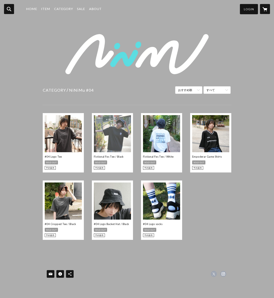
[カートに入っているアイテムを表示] (265, 9)
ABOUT (95, 9)
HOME (31, 9)
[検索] (9, 9)
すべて (210, 90)
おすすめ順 (185, 90)
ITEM (45, 9)
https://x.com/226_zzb (214, 274)
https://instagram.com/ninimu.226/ (223, 274)
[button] (249, 9)
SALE (81, 9)
